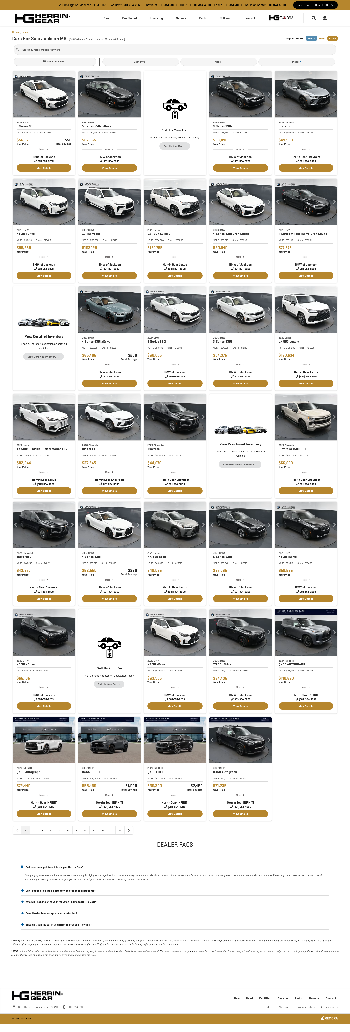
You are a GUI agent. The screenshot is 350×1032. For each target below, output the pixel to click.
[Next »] (129, 830)
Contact (249, 18)
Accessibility (329, 1007)
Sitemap (284, 1007)
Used (249, 998)
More (42, 149)
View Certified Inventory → (44, 356)
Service (181, 18)
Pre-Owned (129, 18)
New (106, 18)
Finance (313, 998)
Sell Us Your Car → (175, 146)
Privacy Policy (305, 1007)
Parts (203, 18)
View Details (44, 168)
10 (102, 830)
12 (120, 830)
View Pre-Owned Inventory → (240, 464)
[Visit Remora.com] (329, 1019)
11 (111, 830)
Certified (265, 998)
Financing (156, 18)
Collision (225, 18)
